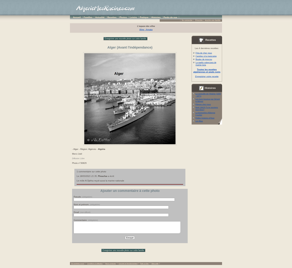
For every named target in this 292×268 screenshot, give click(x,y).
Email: (82, 212)
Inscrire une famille (213, 20)
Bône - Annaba (146, 30)
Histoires (156, 17)
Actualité (99, 17)
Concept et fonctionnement (128, 263)
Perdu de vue (170, 17)
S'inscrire (199, 20)
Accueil (77, 17)
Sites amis (154, 263)
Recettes (111, 17)
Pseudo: (83, 197)
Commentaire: (86, 220)
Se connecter (187, 20)
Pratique (144, 17)
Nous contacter (110, 263)
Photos (123, 17)
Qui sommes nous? (78, 263)
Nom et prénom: (87, 204)
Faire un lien (144, 263)
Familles (88, 17)
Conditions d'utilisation (95, 263)
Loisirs (133, 17)
